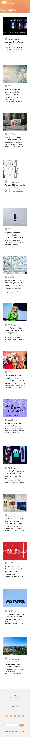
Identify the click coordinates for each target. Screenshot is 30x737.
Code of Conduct (15, 698)
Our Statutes (15, 695)
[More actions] (25, 39)
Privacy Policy (15, 700)
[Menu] (27, 2)
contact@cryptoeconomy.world (15, 711)
